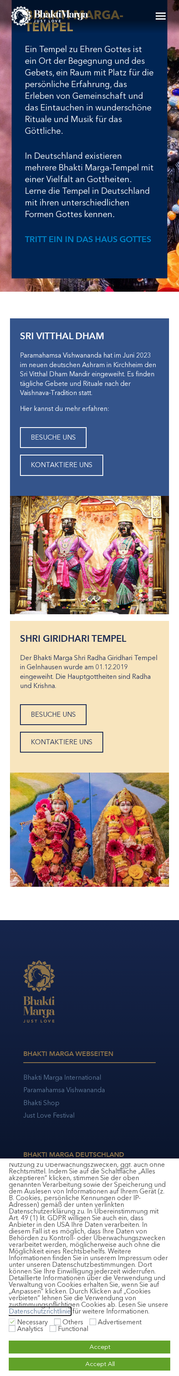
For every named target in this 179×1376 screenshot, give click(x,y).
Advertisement (120, 1322)
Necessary (32, 1322)
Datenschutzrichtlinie (40, 1311)
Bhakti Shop (41, 1103)
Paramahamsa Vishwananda (64, 1090)
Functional (73, 1329)
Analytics (30, 1329)
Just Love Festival (49, 1115)
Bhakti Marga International (62, 1077)
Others (72, 1322)
